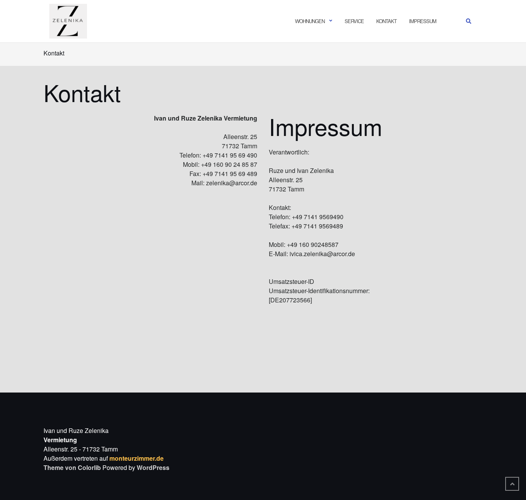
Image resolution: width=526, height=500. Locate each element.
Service (354, 21)
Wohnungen (310, 21)
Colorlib (89, 467)
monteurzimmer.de (136, 458)
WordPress (153, 467)
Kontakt (386, 21)
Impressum (422, 21)
